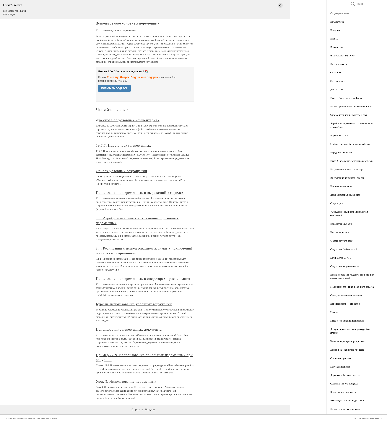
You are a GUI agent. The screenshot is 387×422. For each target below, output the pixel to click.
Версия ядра (336, 47)
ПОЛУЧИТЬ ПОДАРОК (114, 88)
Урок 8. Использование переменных (126, 381)
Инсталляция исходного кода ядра (348, 177)
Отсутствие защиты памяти (344, 266)
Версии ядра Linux (340, 135)
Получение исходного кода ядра (346, 169)
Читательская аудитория (342, 55)
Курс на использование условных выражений (134, 303)
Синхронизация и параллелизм (346, 295)
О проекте (137, 409)
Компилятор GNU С (340, 257)
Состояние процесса (340, 358)
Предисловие (337, 21)
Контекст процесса (340, 366)
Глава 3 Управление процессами (347, 320)
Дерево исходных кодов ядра (345, 194)
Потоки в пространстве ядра (345, 409)
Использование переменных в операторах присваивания (143, 278)
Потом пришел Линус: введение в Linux (351, 106)
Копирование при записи (343, 392)
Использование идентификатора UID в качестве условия (31, 418)
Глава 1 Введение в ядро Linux (346, 97)
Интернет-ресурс (339, 64)
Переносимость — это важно (345, 303)
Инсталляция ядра (339, 232)
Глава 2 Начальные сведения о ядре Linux (351, 160)
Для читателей (337, 89)
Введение (335, 30)
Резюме (334, 312)
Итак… (334, 38)
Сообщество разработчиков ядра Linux (350, 143)
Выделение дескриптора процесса (348, 341)
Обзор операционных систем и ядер (348, 114)
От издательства (338, 80)
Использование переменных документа (129, 329)
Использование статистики (366, 418)
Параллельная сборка (341, 223)
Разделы (150, 409)
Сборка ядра (336, 203)
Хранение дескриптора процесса (347, 349)
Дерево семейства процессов (345, 375)
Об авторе (335, 72)
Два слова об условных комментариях (127, 119)
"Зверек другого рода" (341, 240)
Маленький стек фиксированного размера (352, 286)
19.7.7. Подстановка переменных (123, 145)
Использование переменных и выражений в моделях (140, 192)
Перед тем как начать (341, 152)
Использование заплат (341, 186)
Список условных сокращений (121, 170)
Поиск (356, 4)
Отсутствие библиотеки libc (344, 249)
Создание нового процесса (344, 383)
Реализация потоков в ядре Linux (347, 400)
